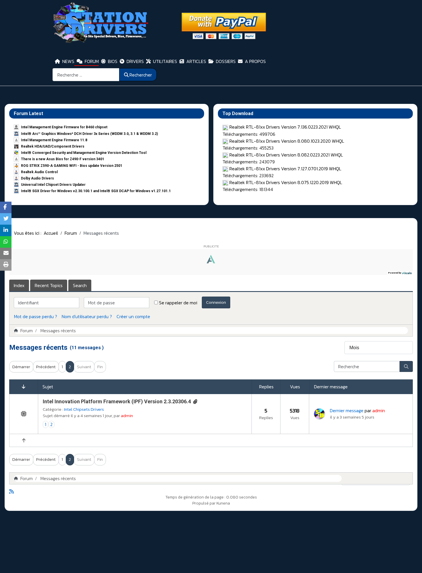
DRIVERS (135, 61)
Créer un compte (133, 316)
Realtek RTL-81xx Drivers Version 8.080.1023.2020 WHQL (286, 140)
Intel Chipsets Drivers (84, 409)
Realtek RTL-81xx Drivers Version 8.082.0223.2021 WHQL (286, 154)
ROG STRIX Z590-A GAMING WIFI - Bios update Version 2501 (71, 166)
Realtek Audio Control (39, 172)
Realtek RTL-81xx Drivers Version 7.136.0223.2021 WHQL (285, 126)
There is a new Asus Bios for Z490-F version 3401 (62, 159)
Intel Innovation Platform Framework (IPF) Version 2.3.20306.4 (117, 401)
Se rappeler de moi (178, 302)
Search (80, 285)
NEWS (68, 61)
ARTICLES (196, 61)
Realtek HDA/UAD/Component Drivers (52, 146)
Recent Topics (49, 285)
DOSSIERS (226, 61)
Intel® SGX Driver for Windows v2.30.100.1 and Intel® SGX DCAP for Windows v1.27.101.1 (96, 191)
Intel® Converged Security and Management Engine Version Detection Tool (83, 153)
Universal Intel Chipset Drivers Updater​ (53, 185)
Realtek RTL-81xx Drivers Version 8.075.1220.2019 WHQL (285, 182)
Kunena (223, 503)
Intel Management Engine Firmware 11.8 (54, 140)
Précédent (46, 366)
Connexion (216, 302)
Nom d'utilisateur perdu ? (87, 316)
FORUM (92, 61)
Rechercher (140, 74)
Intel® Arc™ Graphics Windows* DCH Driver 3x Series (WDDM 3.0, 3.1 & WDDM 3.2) (89, 134)
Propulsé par (204, 503)
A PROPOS (255, 61)
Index (19, 285)
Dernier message (346, 410)
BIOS (112, 61)
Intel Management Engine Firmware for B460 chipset (64, 127)
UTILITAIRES (165, 61)
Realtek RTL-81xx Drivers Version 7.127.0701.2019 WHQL (285, 168)
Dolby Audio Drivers (37, 178)
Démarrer (21, 366)
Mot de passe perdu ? (35, 316)
